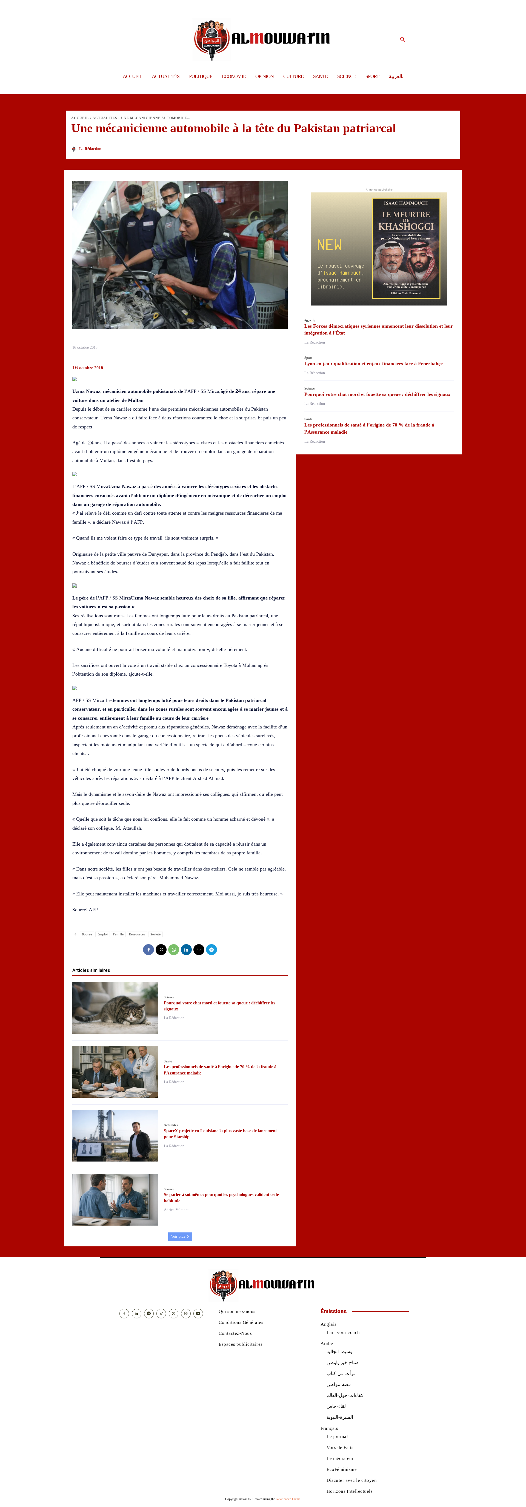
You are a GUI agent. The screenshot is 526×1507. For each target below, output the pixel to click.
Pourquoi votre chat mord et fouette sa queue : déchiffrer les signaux (377, 394)
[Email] (198, 949)
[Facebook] (148, 949)
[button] (402, 39)
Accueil (80, 118)
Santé (168, 1061)
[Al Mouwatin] (263, 39)
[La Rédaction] (74, 149)
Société (155, 934)
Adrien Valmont (176, 1210)
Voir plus (178, 1236)
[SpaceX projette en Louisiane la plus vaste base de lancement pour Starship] (115, 1136)
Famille (118, 934)
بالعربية (309, 320)
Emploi (103, 934)
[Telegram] (211, 949)
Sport (308, 358)
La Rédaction (90, 149)
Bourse (87, 934)
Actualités (105, 118)
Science (169, 997)
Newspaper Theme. (288, 1499)
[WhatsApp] (173, 949)
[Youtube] (198, 1313)
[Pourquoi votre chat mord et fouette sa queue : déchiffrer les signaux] (115, 1008)
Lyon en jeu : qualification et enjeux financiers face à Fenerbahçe (373, 363)
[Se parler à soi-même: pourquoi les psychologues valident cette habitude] (115, 1200)
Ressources (137, 934)
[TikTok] (161, 1313)
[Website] (186, 1313)
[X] (161, 949)
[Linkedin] (186, 949)
